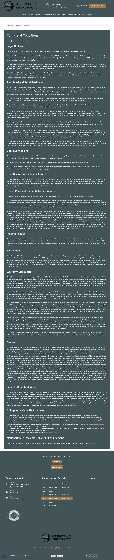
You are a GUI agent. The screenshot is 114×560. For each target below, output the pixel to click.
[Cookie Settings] (4, 556)
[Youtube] (58, 556)
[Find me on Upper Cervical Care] (14, 515)
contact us (92, 443)
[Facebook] (52, 556)
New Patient (57, 461)
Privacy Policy (11, 75)
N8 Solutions (95, 556)
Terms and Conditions (41, 548)
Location (77, 548)
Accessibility (67, 548)
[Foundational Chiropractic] (21, 6)
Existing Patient (57, 467)
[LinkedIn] (61, 556)
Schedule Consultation (98, 6)
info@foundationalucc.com (97, 424)
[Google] (55, 556)
